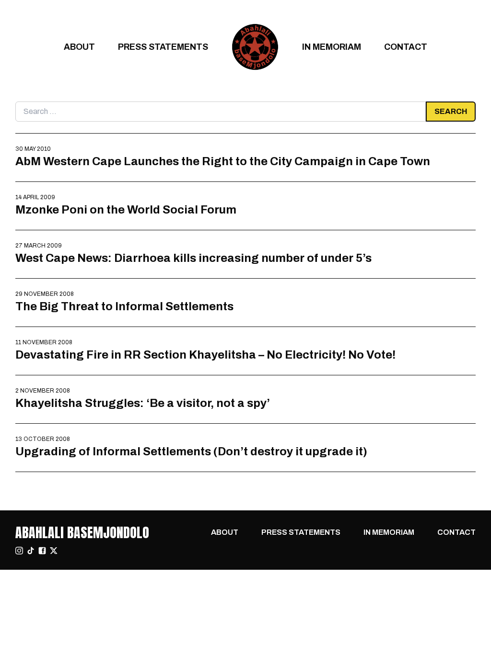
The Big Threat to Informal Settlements (124, 306)
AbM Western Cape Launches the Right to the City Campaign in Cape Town (222, 161)
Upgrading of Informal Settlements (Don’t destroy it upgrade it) (191, 451)
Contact (405, 46)
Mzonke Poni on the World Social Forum (125, 209)
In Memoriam (331, 46)
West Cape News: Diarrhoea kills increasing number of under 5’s (193, 258)
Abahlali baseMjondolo (82, 532)
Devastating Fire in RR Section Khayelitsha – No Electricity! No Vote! (205, 354)
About (79, 46)
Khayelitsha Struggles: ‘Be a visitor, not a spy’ (142, 403)
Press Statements (163, 46)
